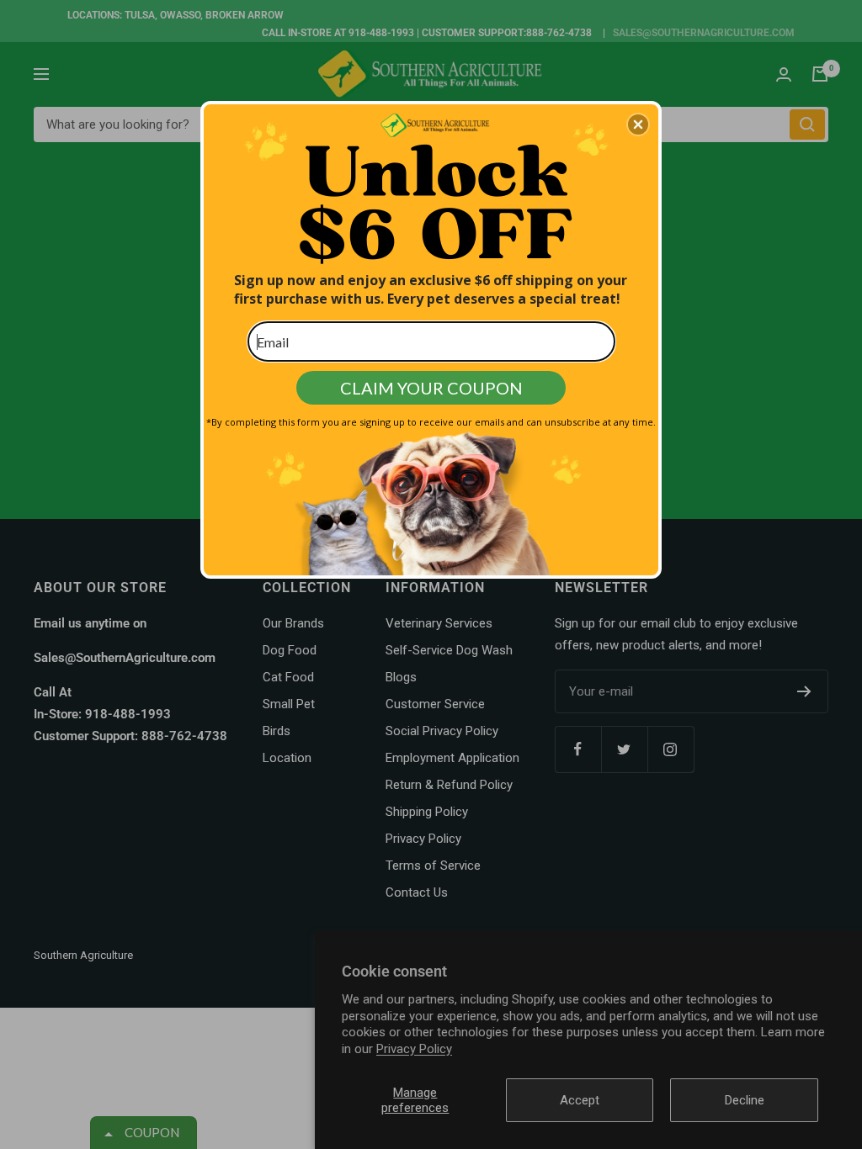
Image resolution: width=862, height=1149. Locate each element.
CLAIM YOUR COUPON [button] (431, 388)
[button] (638, 124)
